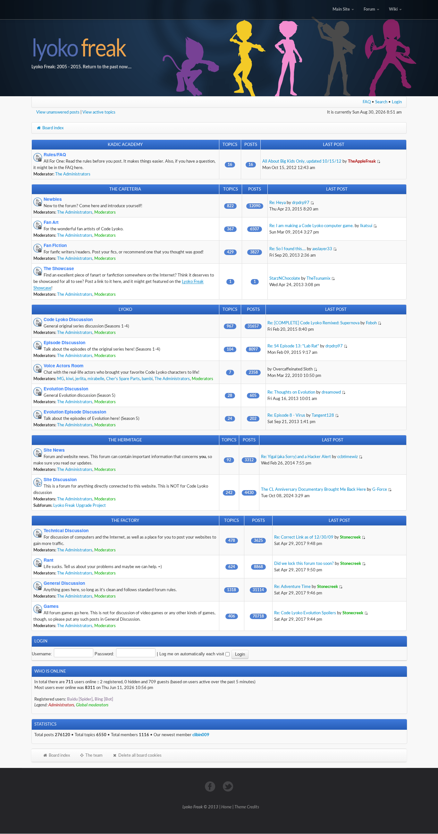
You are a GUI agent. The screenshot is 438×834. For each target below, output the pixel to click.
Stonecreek (350, 537)
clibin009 (200, 735)
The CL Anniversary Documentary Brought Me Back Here (313, 489)
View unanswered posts (58, 112)
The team (93, 755)
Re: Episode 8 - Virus (286, 415)
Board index (52, 128)
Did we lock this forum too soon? (304, 564)
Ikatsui (366, 226)
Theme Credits (246, 807)
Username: (42, 653)
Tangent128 (323, 415)
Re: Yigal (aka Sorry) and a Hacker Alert (296, 457)
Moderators (105, 212)
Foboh (371, 323)
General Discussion (64, 583)
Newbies (53, 199)
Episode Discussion (64, 342)
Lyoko (125, 309)
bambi (147, 379)
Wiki (394, 9)
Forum (370, 9)
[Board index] (219, 48)
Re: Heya (277, 203)
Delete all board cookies (139, 755)
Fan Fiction (55, 245)
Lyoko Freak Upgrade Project (79, 505)
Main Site (342, 9)
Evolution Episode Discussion (75, 412)
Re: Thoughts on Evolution (291, 392)
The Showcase (59, 268)
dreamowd (331, 392)
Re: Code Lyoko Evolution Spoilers (305, 613)
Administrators (61, 705)
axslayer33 (322, 249)
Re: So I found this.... (287, 249)
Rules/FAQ (55, 154)
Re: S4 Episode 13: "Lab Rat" (293, 346)
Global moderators (92, 705)
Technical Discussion (66, 530)
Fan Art (51, 222)
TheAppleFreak (362, 161)
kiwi (69, 379)
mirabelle (96, 379)
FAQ (367, 102)
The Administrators (72, 174)
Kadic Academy (125, 145)
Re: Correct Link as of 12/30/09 (303, 537)
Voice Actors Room (63, 365)
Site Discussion (60, 479)
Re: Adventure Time (292, 587)
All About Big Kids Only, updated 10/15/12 (301, 161)
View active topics (98, 112)
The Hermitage (125, 440)
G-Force (379, 489)
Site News (54, 450)
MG (60, 379)
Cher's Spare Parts (123, 379)
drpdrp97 (300, 203)
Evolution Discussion (66, 389)
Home (226, 807)
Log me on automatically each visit (192, 653)
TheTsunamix (318, 278)
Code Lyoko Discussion (68, 319)
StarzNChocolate (284, 278)
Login (397, 102)
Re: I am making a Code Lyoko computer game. (311, 226)
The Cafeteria (125, 189)
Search (381, 102)
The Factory (125, 521)
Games (51, 606)
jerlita (80, 379)
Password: (104, 653)
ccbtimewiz (347, 457)
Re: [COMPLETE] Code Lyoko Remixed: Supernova (313, 323)
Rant (49, 560)
